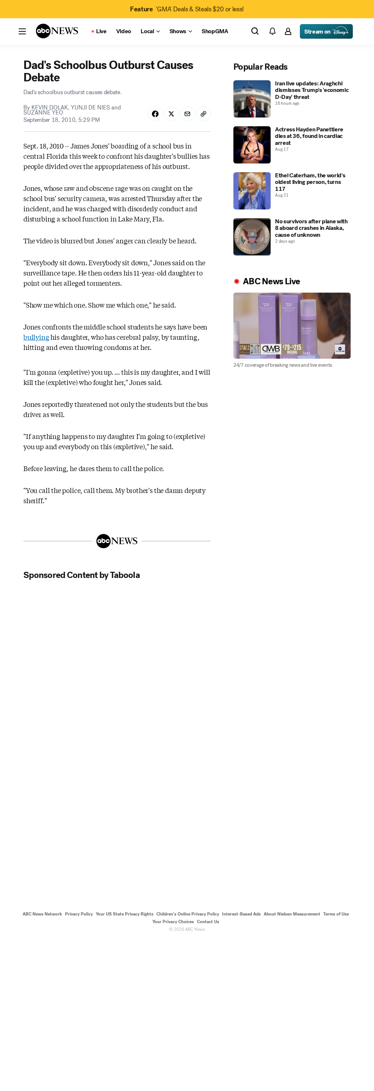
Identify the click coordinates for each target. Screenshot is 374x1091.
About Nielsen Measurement (292, 914)
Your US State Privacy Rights (124, 914)
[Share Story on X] (171, 114)
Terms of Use (336, 914)
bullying (36, 337)
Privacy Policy (79, 914)
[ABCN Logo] (57, 31)
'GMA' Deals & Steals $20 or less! (187, 9)
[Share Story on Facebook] (155, 114)
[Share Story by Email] (187, 114)
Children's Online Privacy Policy (187, 914)
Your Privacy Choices (173, 922)
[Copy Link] (203, 114)
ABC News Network (42, 914)
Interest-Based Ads (241, 914)
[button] (22, 31)
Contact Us (208, 922)
